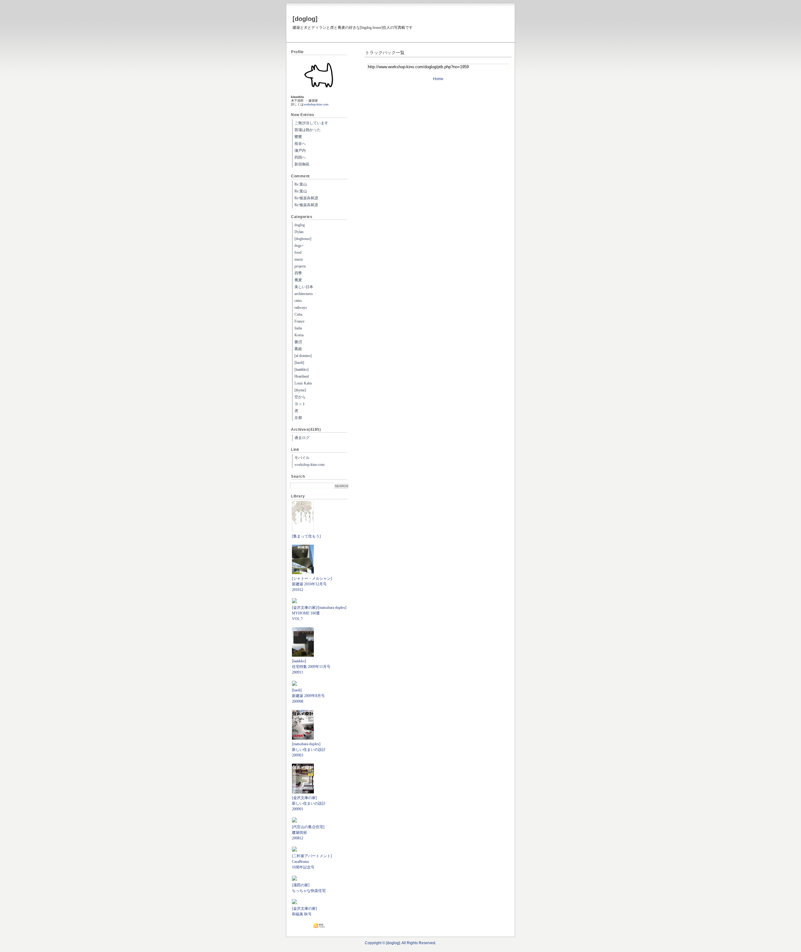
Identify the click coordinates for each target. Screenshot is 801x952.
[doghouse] (302, 239)
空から (300, 397)
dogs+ (299, 245)
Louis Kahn (303, 383)
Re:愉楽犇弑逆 (306, 198)
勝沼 (298, 342)
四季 (298, 273)
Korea (299, 335)
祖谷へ (300, 143)
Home (438, 79)
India (298, 328)
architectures (303, 294)
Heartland (301, 376)
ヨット (300, 404)
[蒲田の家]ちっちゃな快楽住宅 (309, 888)
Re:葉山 (300, 184)
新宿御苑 (301, 164)
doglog (299, 225)
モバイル (301, 458)
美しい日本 (303, 287)
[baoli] (299, 362)
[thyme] (300, 390)
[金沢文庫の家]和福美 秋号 (304, 911)
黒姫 (298, 349)
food (297, 252)
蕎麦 (298, 280)
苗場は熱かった (307, 130)
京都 (298, 417)
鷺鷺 (298, 137)
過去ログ (301, 437)
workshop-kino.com (316, 104)
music (298, 259)
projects (300, 266)
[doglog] (305, 18)
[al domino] (303, 356)
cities (298, 300)
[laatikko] (301, 369)
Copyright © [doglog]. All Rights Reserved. (400, 943)
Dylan (299, 232)
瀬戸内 (300, 150)
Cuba (298, 314)
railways (300, 307)
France (299, 321)
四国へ (300, 157)
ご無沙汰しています (311, 123)
